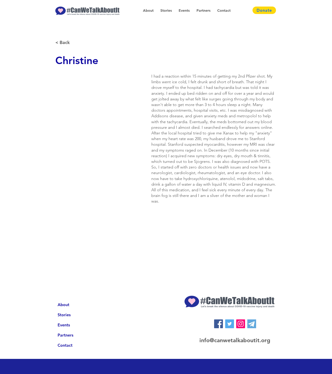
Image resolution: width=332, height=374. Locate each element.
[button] (148, 10)
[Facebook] (218, 323)
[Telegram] (251, 323)
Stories (64, 314)
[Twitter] (229, 323)
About (63, 304)
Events (64, 325)
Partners (65, 335)
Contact (65, 345)
